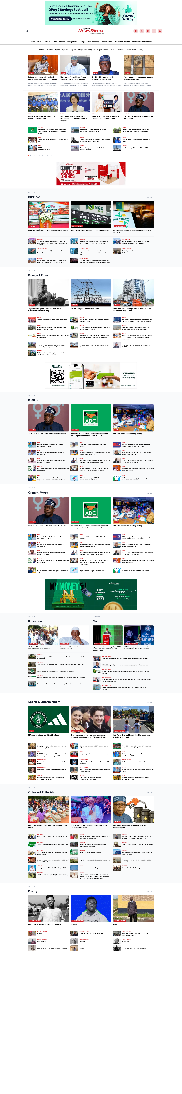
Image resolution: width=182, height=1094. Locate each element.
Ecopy (140, 50)
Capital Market (102, 50)
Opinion (65, 50)
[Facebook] (154, 31)
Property (73, 50)
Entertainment (107, 42)
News (39, 42)
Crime (55, 42)
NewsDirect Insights (122, 42)
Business (47, 42)
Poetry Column (131, 50)
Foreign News (72, 42)
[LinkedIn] (160, 31)
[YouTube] (148, 31)
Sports (57, 50)
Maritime (50, 50)
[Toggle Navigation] (22, 31)
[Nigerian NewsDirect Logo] (91, 31)
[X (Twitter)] (142, 31)
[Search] (27, 31)
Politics (62, 42)
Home (33, 42)
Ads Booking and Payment (142, 42)
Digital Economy (93, 42)
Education (120, 50)
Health (112, 50)
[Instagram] (135, 31)
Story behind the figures (86, 50)
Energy (82, 42)
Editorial (42, 50)
